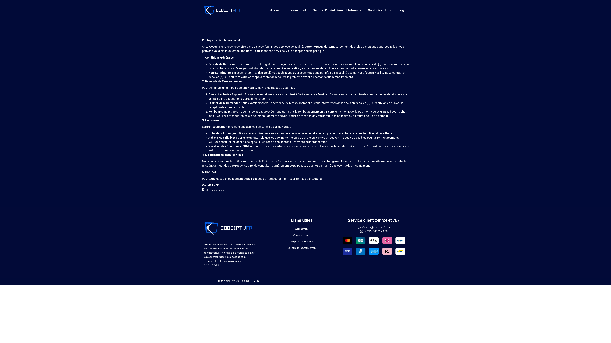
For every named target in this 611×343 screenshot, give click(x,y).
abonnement (297, 10)
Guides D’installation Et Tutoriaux (337, 10)
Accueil (275, 10)
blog (401, 10)
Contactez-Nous (379, 10)
